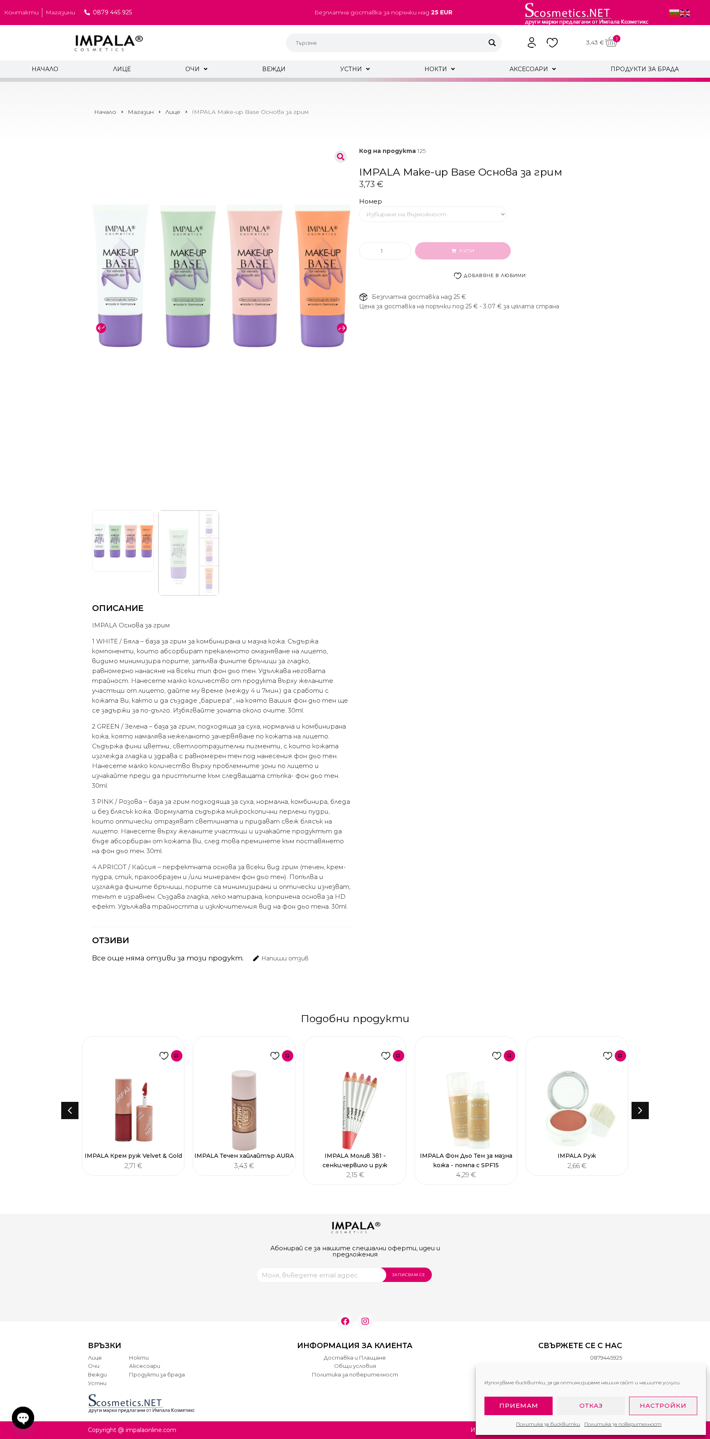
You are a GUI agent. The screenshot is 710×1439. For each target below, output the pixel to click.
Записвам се (408, 1274)
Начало (105, 112)
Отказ (591, 1405)
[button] (101, 328)
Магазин (141, 112)
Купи (467, 251)
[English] (685, 12)
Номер (370, 201)
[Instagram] (365, 1321)
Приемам (518, 1405)
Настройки (663, 1405)
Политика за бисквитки (548, 1424)
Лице (172, 112)
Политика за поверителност (623, 1424)
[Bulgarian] (674, 12)
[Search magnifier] (492, 43)
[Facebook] (345, 1321)
